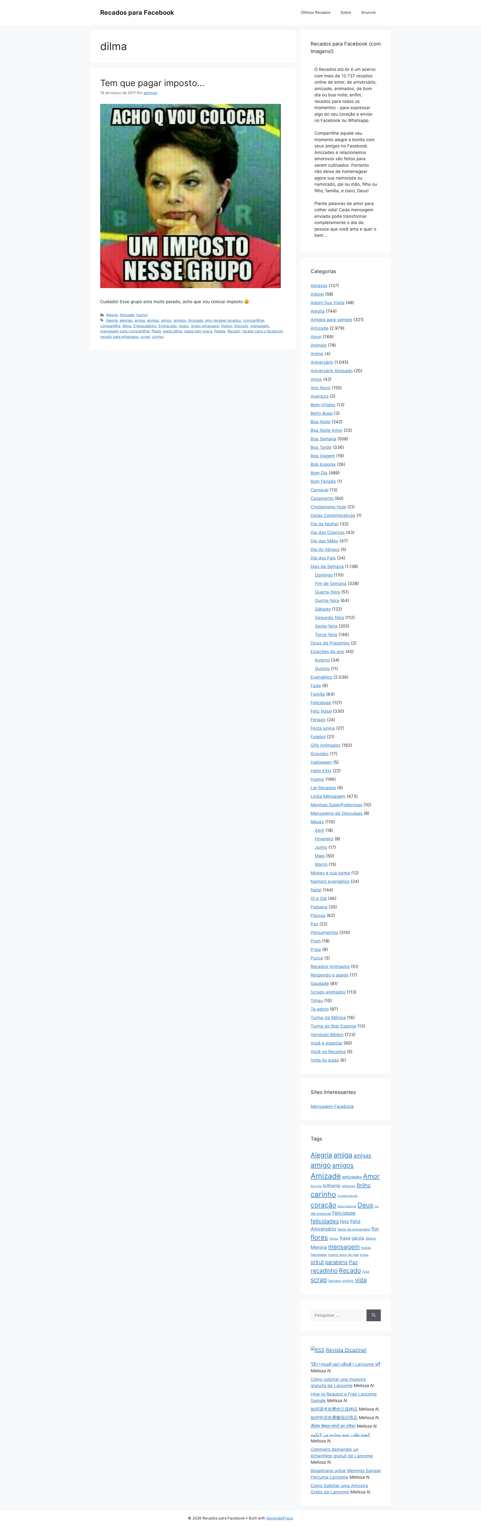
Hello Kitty (321, 770)
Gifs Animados (325, 745)
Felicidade (321, 702)
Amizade (126, 315)
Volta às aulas (325, 1060)
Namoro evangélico (330, 881)
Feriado (318, 719)
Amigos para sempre (331, 319)
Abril (319, 830)
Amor (316, 336)
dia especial (321, 1213)
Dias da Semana (327, 566)
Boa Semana (323, 438)
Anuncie (368, 12)
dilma (126, 326)
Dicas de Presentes (330, 643)
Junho (321, 847)
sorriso (158, 336)
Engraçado (168, 326)
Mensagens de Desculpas (337, 813)
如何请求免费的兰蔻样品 (334, 1409)
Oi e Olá (319, 898)
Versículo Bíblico (327, 1034)
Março (321, 864)
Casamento (322, 498)
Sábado (323, 609)
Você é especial (326, 1043)
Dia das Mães (324, 540)
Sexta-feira (326, 626)
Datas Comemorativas (333, 515)
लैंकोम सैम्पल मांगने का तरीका (333, 1426)
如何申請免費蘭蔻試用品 (334, 1417)
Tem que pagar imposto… (152, 83)
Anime (317, 353)
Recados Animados (330, 966)
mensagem (259, 326)
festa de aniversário (354, 1229)
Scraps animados (328, 992)
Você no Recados (328, 1051)
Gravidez (320, 753)
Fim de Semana (330, 583)
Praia (316, 949)
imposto (241, 326)
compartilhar (253, 320)
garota (357, 1238)
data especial (346, 1206)
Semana (334, 1281)
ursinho (348, 1281)
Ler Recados (323, 787)
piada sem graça (198, 331)
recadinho (324, 1270)
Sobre (345, 12)
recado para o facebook (262, 331)
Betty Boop (322, 413)
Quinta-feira (327, 600)
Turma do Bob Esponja (333, 1026)
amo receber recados (223, 320)
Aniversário (322, 362)
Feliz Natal (321, 711)
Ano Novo (320, 387)
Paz (314, 923)
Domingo (324, 575)
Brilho (364, 1185)
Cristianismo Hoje (328, 506)
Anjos (316, 379)
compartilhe (110, 326)
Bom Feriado (323, 481)
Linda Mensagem (328, 796)
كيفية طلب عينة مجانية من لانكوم (340, 1434)
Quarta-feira (327, 592)
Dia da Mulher (325, 523)
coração (323, 1205)
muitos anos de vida (343, 1255)
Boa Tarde (321, 447)
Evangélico (321, 677)
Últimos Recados (315, 12)
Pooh (316, 940)
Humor (142, 315)
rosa (365, 1271)
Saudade (320, 983)
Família (318, 694)
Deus (365, 1205)
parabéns (336, 1262)
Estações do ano (327, 651)
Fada (316, 685)
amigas (153, 320)
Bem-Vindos (323, 404)
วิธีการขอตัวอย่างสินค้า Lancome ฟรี (345, 1364)
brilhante (331, 1185)
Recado (233, 331)
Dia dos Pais (323, 557)
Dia (377, 1206)
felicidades (325, 1221)
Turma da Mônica (328, 1017)
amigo (166, 320)
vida (361, 1279)
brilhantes (348, 1186)
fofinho (333, 1238)
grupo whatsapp (205, 326)
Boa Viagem (323, 455)
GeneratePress (279, 1518)
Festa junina (323, 728)
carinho (323, 1194)
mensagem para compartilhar (125, 331)
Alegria (111, 315)
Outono (322, 668)
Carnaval (319, 489)
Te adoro (320, 1009)
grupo (184, 326)
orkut (317, 1262)
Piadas (219, 331)
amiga (140, 320)
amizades (352, 1177)
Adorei (317, 294)
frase (345, 1238)
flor (375, 1229)
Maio (320, 855)
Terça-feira (326, 634)
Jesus (370, 1238)
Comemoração (347, 1196)
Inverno (322, 660)
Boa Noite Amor (326, 430)
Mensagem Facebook (332, 1106)
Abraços (319, 285)
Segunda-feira (329, 617)
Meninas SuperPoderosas (336, 804)
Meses (317, 821)
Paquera (319, 906)
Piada (156, 331)
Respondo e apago (329, 975)
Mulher (364, 1255)
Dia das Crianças (328, 532)
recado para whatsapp (119, 336)
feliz (344, 1221)
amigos (180, 320)
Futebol (318, 736)
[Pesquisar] (374, 1315)
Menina (319, 1247)
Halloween (321, 762)
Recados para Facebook (137, 12)
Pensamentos (324, 932)
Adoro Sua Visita (327, 302)
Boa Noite (320, 421)
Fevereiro (324, 838)
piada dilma (172, 331)
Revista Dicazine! (346, 1350)
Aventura (320, 396)
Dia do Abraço (325, 549)
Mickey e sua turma (330, 872)
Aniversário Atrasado (332, 370)
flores (319, 1237)
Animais (319, 345)
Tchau (317, 1000)
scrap (145, 336)
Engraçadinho (145, 326)
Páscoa (318, 915)
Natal (316, 889)
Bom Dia (319, 472)
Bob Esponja (323, 464)
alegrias (126, 320)
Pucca (317, 958)
